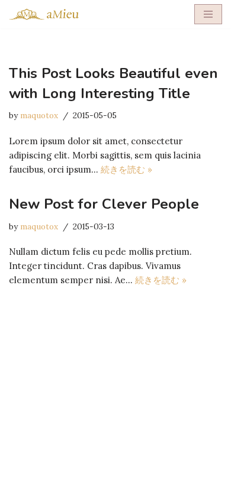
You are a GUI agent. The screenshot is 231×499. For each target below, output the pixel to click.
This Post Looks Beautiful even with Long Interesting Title (113, 83)
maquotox (39, 115)
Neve (62, 486)
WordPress (157, 486)
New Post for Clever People (104, 204)
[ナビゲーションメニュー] (208, 14)
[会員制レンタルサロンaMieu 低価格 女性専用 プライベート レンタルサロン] (44, 14)
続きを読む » (126, 169)
